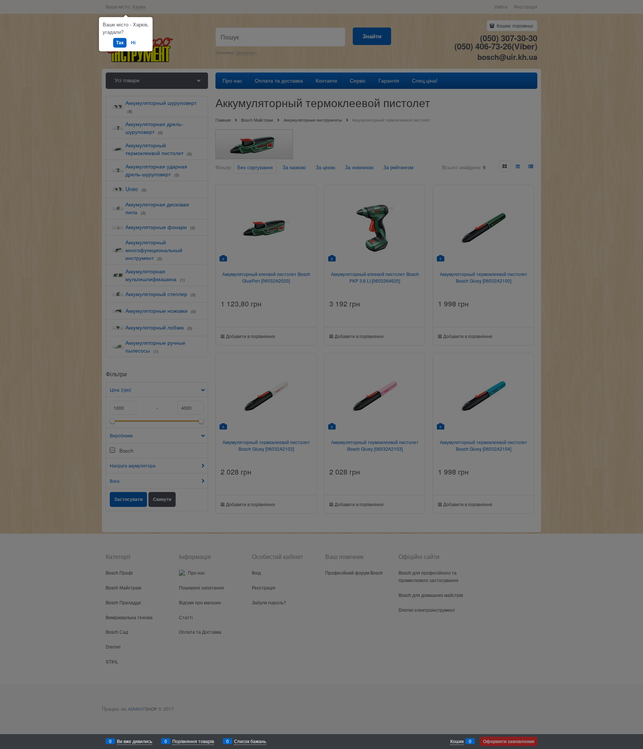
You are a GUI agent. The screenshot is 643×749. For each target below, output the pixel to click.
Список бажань (250, 741)
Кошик (457, 741)
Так (120, 42)
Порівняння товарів (193, 741)
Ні (133, 42)
